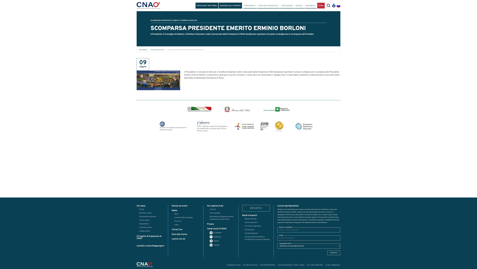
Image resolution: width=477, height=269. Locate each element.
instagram (217, 233)
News (176, 214)
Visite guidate (215, 213)
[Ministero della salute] (237, 109)
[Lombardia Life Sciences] (244, 126)
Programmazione (251, 233)
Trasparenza (144, 224)
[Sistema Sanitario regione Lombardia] (276, 109)
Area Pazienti (287, 6)
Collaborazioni (144, 231)
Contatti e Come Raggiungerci (150, 246)
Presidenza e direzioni (147, 217)
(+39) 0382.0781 (316, 265)
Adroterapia (250, 6)
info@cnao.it (335, 265)
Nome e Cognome (286, 227)
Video (176, 225)
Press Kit (177, 221)
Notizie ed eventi (157, 50)
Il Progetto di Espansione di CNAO (149, 237)
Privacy (210, 224)
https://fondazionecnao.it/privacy (316, 222)
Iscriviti (334, 253)
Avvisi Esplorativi (251, 222)
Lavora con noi (178, 239)
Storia (141, 209)
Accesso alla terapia (230, 6)
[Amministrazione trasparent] (199, 109)
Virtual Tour (177, 229)
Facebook (217, 237)
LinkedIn (216, 245)
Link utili (213, 209)
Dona (320, 6)
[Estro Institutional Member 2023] (264, 126)
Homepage (143, 50)
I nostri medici (144, 220)
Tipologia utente (285, 243)
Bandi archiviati (251, 219)
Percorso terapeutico (268, 6)
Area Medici (310, 6)
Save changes (14, 153)
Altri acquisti (249, 230)
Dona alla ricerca (179, 234)
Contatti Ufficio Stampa (183, 218)
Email (281, 235)
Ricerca (299, 6)
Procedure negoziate (253, 226)
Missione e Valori (145, 213)
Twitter (216, 241)
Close (3, 153)
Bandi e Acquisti (249, 215)
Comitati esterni (145, 227)
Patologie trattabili (207, 6)
